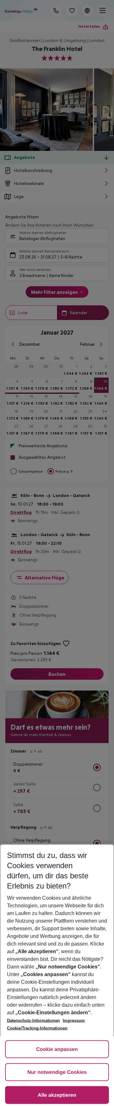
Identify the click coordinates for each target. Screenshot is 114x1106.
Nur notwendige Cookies (57, 1072)
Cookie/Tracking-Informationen (37, 1028)
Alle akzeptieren (57, 1095)
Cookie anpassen (57, 1049)
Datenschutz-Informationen (33, 1020)
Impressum (74, 1020)
